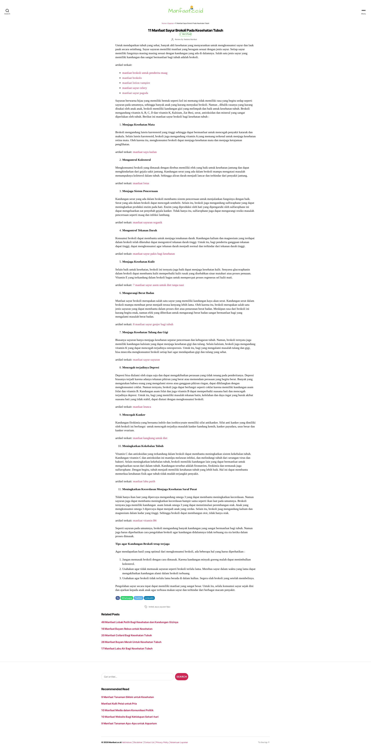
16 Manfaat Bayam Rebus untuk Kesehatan (126, 628)
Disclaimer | (138, 742)
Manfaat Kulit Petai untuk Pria (119, 703)
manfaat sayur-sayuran (146, 359)
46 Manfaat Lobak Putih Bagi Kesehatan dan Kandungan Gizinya (139, 622)
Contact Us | (150, 742)
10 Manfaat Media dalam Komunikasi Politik (127, 710)
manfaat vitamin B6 (145, 520)
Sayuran (170, 23)
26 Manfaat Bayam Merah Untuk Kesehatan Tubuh (131, 641)
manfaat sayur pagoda (135, 92)
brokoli (151, 607)
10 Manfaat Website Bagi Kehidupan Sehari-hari (129, 716)
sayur (157, 607)
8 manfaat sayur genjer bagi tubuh (153, 324)
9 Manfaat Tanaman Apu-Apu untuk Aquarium (129, 723)
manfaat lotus (141, 183)
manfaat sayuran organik (147, 222)
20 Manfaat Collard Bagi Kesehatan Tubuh (126, 635)
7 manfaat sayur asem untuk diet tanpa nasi (158, 285)
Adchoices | (127, 742)
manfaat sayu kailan (145, 151)
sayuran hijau (165, 607)
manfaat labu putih (144, 481)
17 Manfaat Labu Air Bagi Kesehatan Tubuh (127, 648)
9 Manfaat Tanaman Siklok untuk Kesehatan (127, 697)
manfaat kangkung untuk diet (150, 438)
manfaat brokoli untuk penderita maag (144, 72)
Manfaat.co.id (115, 742)
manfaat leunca (142, 406)
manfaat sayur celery (134, 87)
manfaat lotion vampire (136, 82)
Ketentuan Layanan (179, 742)
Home (164, 23)
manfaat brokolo (132, 77)
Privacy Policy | (163, 742)
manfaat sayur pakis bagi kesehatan (154, 253)
